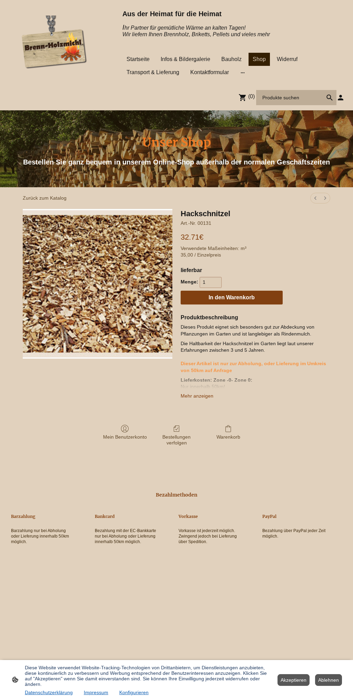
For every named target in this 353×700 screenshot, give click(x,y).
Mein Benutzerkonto (125, 437)
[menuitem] (315, 198)
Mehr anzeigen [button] (197, 396)
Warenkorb (228, 437)
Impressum (96, 692)
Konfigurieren (134, 692)
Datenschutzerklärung (49, 692)
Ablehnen (328, 680)
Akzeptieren (293, 680)
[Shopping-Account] (340, 97)
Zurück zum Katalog (45, 198)
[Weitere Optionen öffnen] (243, 72)
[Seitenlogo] (55, 42)
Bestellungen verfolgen (176, 440)
